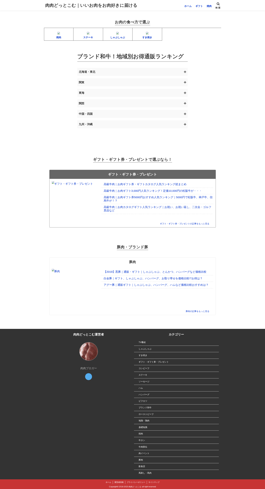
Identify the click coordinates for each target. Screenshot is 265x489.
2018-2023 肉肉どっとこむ (130, 487)
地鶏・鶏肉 (144, 420)
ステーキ (143, 375)
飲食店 (142, 466)
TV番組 (142, 342)
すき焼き (143, 355)
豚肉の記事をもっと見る (197, 311)
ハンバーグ (144, 394)
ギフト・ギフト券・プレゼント (154, 362)
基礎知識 (143, 427)
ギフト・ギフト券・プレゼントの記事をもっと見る (184, 223)
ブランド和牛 (145, 407)
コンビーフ (144, 368)
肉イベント (144, 453)
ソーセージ (144, 381)
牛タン (142, 440)
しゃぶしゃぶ (145, 349)
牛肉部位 (143, 447)
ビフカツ (143, 401)
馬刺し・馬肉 (145, 473)
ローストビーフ (146, 414)
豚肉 (141, 460)
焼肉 (141, 433)
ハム (141, 388)
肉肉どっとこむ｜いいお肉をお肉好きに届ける (91, 5)
